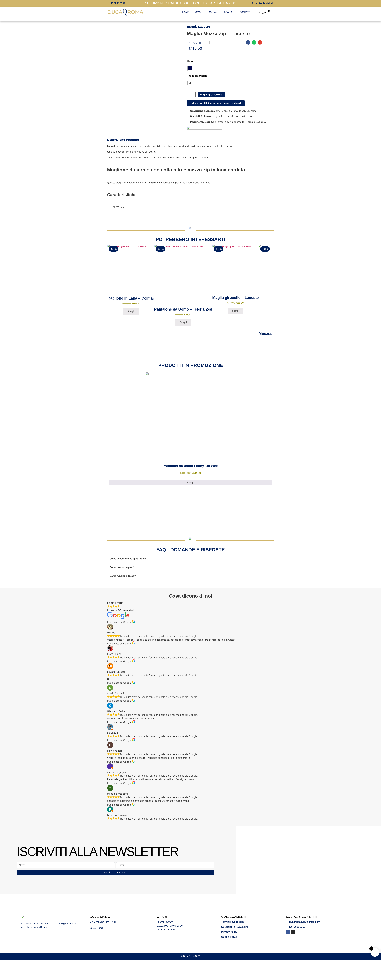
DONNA (212, 12)
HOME (185, 12)
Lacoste (204, 26)
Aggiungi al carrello (211, 94)
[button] (248, 42)
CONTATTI (245, 12)
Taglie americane (197, 76)
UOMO (197, 12)
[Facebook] (288, 932)
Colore (191, 61)
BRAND (228, 12)
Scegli (130, 311)
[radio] (190, 68)
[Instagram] (293, 932)
